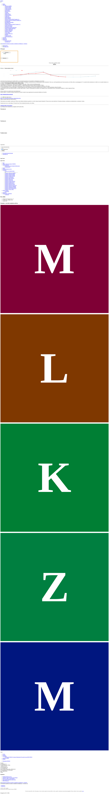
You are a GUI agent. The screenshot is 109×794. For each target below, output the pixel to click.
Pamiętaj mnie (5, 149)
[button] (6, 105)
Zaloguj (3, 150)
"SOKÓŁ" (3, 786)
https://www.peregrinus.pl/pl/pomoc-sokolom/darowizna (10, 98)
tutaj (83, 791)
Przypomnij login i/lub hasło (8, 153)
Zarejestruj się (5, 154)
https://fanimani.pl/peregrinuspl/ (6, 94)
